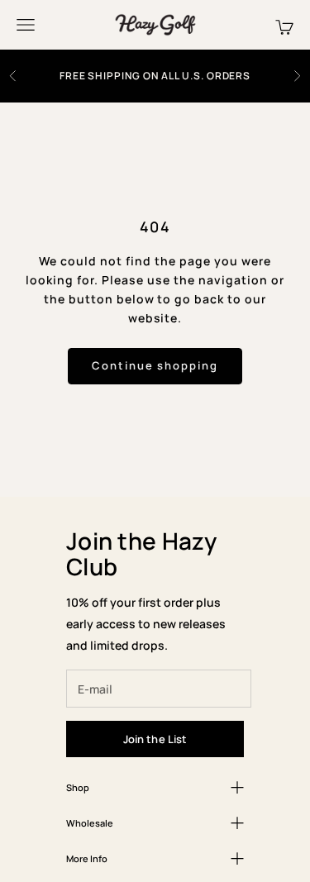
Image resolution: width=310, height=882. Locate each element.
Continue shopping (155, 365)
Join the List (155, 739)
